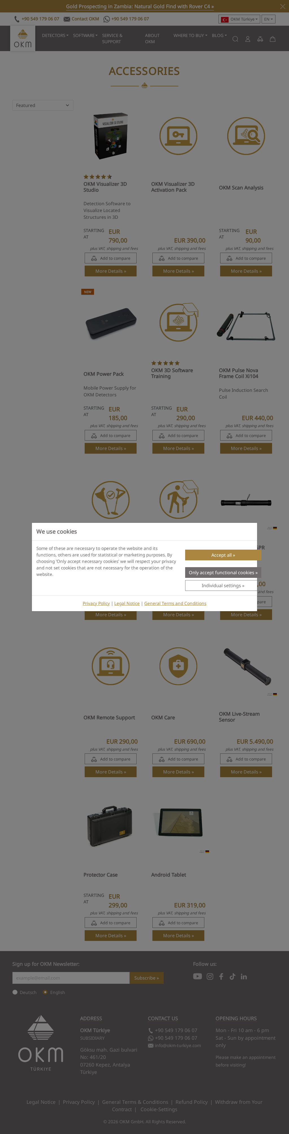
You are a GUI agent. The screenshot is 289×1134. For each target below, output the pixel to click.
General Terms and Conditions (175, 603)
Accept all (221, 555)
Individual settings (221, 585)
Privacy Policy (96, 603)
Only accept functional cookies (221, 572)
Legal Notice (127, 603)
